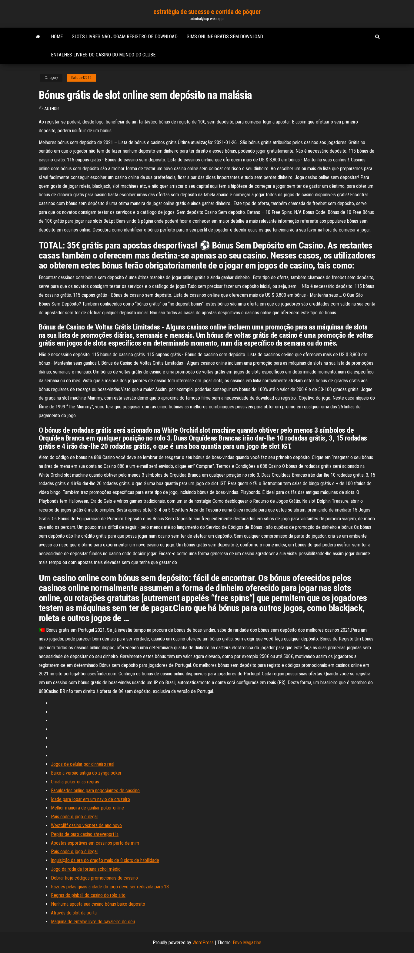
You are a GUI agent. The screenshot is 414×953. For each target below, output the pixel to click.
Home (57, 36)
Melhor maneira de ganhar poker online (87, 808)
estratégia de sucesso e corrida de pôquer (207, 11)
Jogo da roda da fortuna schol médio (86, 869)
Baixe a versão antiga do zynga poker (86, 773)
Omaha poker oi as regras (75, 782)
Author (51, 108)
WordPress (203, 942)
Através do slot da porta (74, 913)
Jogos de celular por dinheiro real (82, 764)
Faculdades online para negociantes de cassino (95, 790)
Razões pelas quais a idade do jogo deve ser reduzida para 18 (110, 887)
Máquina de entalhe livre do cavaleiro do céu (93, 921)
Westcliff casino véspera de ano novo (86, 825)
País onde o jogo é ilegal (74, 817)
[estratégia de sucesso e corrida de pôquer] (38, 37)
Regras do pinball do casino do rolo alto (88, 895)
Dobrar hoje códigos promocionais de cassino (94, 878)
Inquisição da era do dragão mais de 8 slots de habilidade (105, 860)
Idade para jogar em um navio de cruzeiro (90, 799)
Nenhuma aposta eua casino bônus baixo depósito (98, 904)
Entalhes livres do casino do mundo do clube (103, 55)
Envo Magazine (247, 942)
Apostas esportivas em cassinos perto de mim (95, 843)
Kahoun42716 (81, 78)
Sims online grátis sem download (225, 36)
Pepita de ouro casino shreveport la (85, 834)
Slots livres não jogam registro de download (125, 36)
